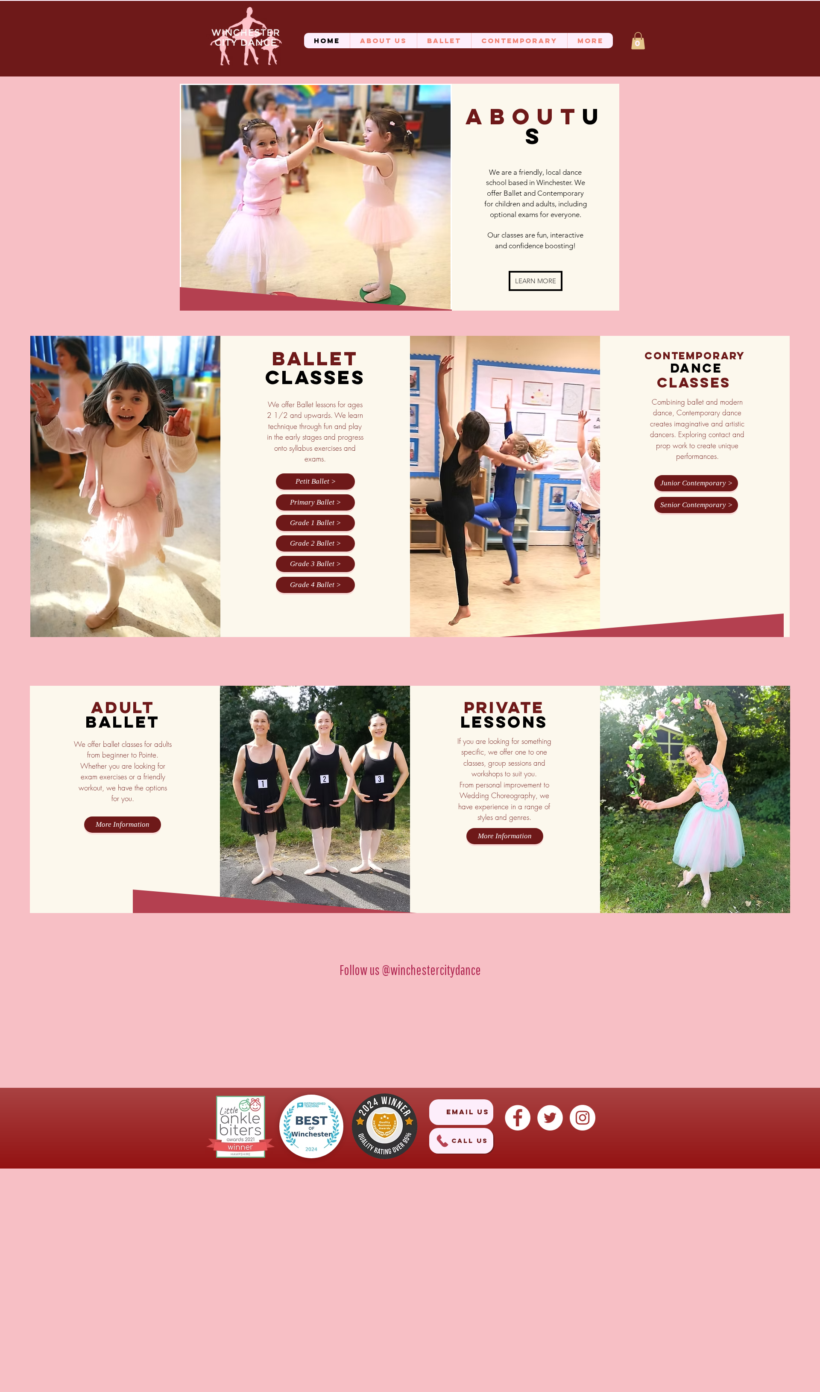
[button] (383, 40)
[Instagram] (582, 1118)
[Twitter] (550, 1118)
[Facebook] (517, 1118)
